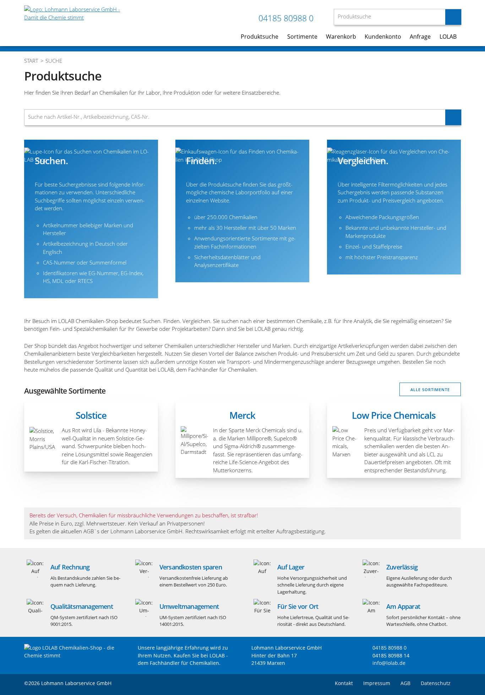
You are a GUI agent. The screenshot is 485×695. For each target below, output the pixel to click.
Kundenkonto (383, 36)
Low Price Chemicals (394, 415)
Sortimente (302, 36)
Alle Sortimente (430, 389)
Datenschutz (436, 683)
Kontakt (344, 683)
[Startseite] (72, 655)
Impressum (376, 683)
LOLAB (448, 36)
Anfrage (420, 36)
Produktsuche (259, 36)
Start (31, 60)
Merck (242, 415)
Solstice (91, 415)
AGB (405, 683)
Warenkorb (341, 36)
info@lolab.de (388, 663)
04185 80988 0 (286, 18)
